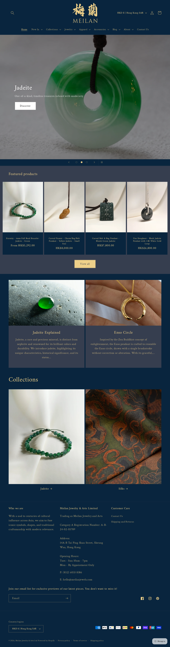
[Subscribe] (67, 598)
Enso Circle (123, 332)
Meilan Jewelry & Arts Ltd (26, 640)
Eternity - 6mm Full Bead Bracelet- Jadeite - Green (22, 240)
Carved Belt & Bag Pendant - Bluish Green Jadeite (105, 240)
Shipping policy (97, 640)
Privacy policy (64, 640)
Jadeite (45, 489)
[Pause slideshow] (101, 162)
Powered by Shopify (46, 640)
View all (85, 264)
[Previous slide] (69, 162)
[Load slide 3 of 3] (86, 162)
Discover (25, 106)
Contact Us (117, 516)
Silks (122, 489)
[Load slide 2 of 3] (81, 162)
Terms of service (80, 640)
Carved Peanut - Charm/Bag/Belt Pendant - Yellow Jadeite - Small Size (64, 241)
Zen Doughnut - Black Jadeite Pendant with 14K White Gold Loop (147, 241)
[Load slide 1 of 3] (76, 162)
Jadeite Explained (46, 332)
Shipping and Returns (122, 521)
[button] (12, 13)
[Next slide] (94, 162)
